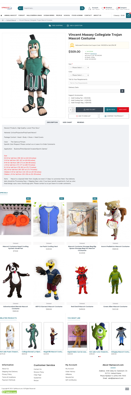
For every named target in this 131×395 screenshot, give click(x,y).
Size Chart (67, 122)
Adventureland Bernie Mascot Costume (15, 308)
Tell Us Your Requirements (78, 79)
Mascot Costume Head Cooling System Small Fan (15, 247)
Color (70, 72)
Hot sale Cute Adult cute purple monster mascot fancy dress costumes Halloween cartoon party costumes (32, 352)
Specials (4, 193)
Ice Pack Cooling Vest (49, 246)
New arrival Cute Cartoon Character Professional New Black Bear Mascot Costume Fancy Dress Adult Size (99, 352)
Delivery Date (74, 87)
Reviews (80, 122)
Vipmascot (93, 53)
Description (52, 122)
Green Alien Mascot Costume (115, 306)
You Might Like (74, 318)
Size (70, 64)
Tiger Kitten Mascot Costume (77, 352)
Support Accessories (76, 95)
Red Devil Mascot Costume (82, 306)
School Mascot (11, 20)
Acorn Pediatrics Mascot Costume (115, 246)
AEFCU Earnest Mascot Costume (48, 306)
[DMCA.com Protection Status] (9, 391)
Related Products (8, 318)
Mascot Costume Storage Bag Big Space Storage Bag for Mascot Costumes (82, 248)
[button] (32, 356)
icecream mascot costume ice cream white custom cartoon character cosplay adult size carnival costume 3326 (53, 352)
